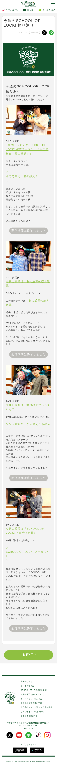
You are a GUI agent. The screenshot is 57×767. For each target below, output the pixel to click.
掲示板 (30, 10)
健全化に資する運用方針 (31, 703)
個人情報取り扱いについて (32, 694)
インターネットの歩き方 (31, 699)
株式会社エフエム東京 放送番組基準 (37, 707)
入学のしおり (26, 681)
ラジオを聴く (12, 10)
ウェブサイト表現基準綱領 (32, 712)
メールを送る (48, 10)
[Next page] (28, 654)
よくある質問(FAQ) (29, 716)
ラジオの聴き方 (27, 686)
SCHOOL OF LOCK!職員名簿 (34, 690)
